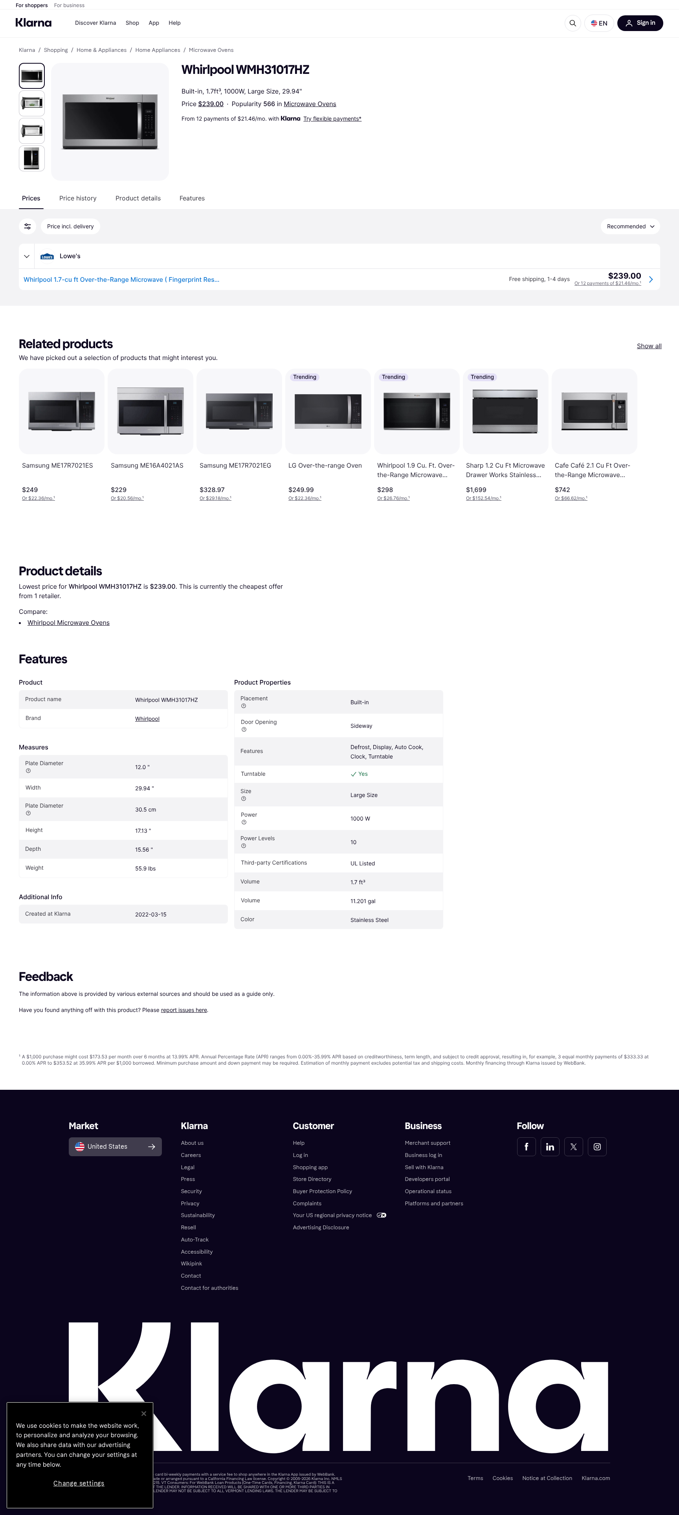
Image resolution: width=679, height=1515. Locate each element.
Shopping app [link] (310, 1167)
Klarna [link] (27, 50)
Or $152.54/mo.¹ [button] (483, 498)
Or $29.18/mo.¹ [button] (215, 498)
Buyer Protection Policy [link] (322, 1191)
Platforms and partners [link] (434, 1203)
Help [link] (299, 1143)
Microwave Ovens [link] (211, 50)
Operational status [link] (428, 1191)
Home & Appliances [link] (102, 50)
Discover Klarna (95, 23)
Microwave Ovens (310, 104)
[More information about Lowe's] (27, 256)
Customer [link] (313, 1126)
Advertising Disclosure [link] (321, 1227)
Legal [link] (188, 1167)
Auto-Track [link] (195, 1239)
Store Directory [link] (312, 1179)
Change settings (79, 1483)
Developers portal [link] (427, 1179)
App (154, 23)
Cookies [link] (503, 1478)
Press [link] (188, 1179)
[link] (526, 1146)
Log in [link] (300, 1155)
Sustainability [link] (198, 1215)
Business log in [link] (423, 1155)
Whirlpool (147, 719)
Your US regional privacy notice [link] (332, 1215)
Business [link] (423, 1126)
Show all (649, 346)
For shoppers (32, 5)
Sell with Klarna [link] (424, 1167)
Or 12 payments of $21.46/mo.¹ (607, 283)
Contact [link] (191, 1276)
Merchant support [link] (428, 1143)
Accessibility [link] (197, 1252)
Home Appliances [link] (157, 50)
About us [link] (192, 1143)
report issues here (184, 1009)
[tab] (31, 198)
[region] (80, 1455)
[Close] (143, 1413)
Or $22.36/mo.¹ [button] (38, 498)
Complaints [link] (307, 1203)
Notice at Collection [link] (547, 1478)
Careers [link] (191, 1155)
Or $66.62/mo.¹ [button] (571, 498)
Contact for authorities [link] (209, 1288)
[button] (599, 23)
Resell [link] (188, 1227)
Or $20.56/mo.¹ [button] (127, 498)
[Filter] (27, 226)
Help (175, 23)
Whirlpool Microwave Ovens (69, 622)
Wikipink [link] (191, 1263)
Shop (132, 23)
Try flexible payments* (332, 118)
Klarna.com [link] (596, 1478)
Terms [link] (475, 1478)
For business (69, 5)
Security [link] (191, 1191)
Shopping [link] (56, 50)
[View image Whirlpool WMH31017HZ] (32, 76)
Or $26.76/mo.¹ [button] (393, 498)
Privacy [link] (190, 1203)
